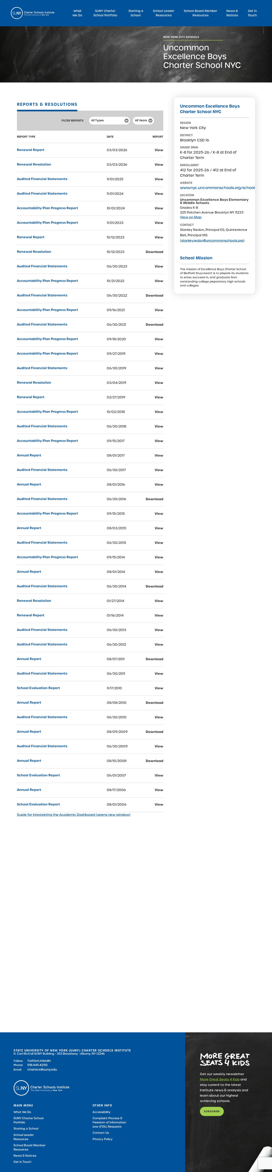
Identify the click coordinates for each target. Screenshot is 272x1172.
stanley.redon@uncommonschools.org (212, 240)
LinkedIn (44, 1061)
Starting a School (135, 13)
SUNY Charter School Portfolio (105, 13)
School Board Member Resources (200, 13)
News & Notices (232, 13)
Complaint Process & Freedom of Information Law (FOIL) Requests (109, 1122)
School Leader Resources (163, 13)
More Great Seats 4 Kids (220, 1079)
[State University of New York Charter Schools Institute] (32, 13)
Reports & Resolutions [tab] (47, 104)
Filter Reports (72, 121)
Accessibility (102, 1112)
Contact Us (101, 1133)
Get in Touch (252, 13)
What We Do (77, 13)
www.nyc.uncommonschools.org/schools (218, 187)
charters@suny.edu (42, 1069)
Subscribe (212, 1111)
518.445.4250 (37, 1065)
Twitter (32, 1061)
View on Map (191, 217)
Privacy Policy (103, 1139)
